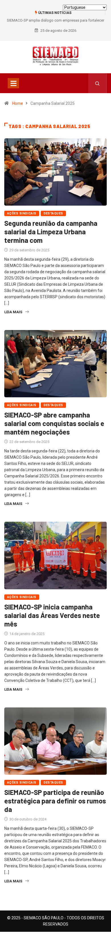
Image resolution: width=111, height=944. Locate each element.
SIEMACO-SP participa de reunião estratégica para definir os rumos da (55, 800)
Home (17, 103)
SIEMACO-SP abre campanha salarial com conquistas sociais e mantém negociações (54, 423)
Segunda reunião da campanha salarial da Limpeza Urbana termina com (50, 231)
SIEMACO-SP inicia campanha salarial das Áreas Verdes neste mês (52, 615)
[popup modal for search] (97, 83)
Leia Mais (13, 312)
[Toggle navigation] (13, 83)
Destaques (53, 213)
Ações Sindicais (21, 213)
